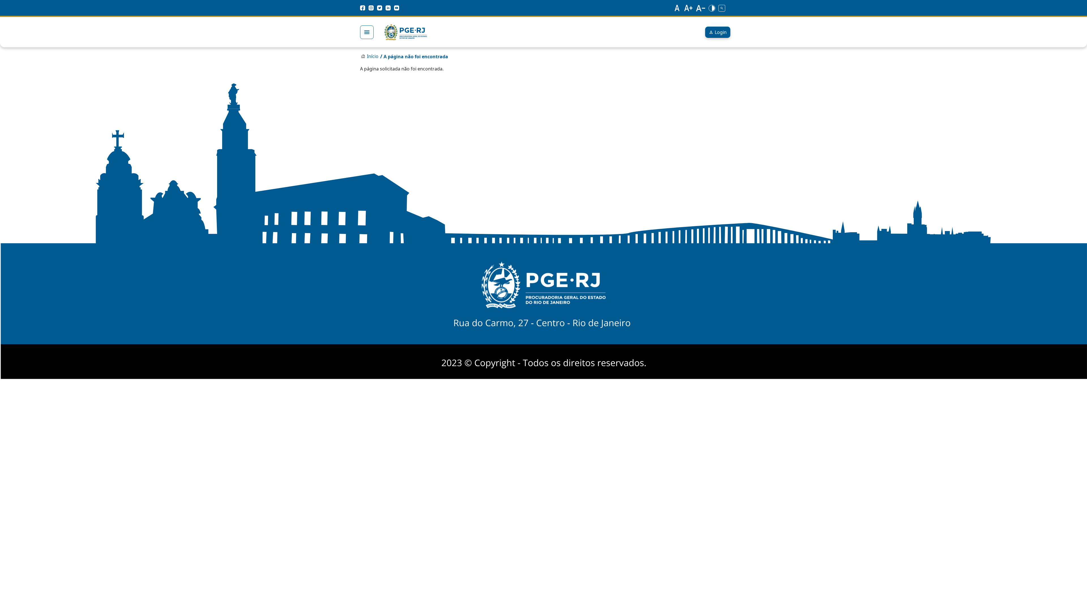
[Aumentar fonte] (689, 8)
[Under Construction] (722, 8)
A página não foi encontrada (416, 56)
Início (372, 56)
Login (721, 32)
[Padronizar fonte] (676, 8)
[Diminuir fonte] (700, 8)
